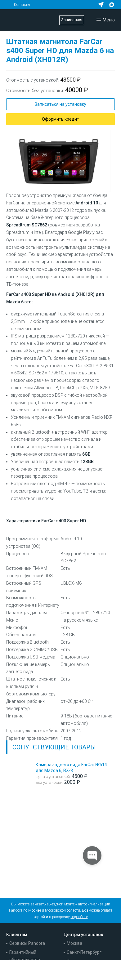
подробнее (79, 917)
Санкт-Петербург (84, 952)
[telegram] (101, 5)
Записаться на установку (60, 104)
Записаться (71, 20)
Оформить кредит (60, 119)
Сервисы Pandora (27, 943)
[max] (112, 5)
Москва (74, 943)
